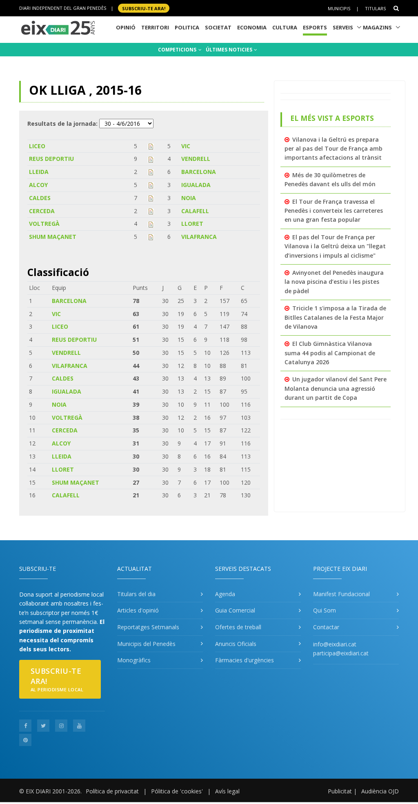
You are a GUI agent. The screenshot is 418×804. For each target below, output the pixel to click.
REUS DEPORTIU (51, 159)
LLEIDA (39, 172)
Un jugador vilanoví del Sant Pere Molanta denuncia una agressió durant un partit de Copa (336, 388)
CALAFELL (195, 211)
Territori (155, 27)
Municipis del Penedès (146, 644)
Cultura (284, 27)
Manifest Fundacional (341, 594)
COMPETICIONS (178, 49)
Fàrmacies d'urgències (244, 660)
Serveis (343, 27)
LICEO (37, 146)
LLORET (192, 223)
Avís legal (227, 791)
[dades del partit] (151, 146)
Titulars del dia (136, 594)
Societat (218, 27)
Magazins (377, 27)
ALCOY (38, 185)
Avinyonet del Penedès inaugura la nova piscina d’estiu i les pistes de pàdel (334, 282)
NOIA (188, 198)
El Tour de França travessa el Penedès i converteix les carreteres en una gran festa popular (334, 211)
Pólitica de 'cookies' (177, 791)
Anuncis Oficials (235, 644)
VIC (185, 146)
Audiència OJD (380, 791)
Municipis (339, 8)
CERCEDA (42, 211)
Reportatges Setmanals (148, 627)
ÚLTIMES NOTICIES (229, 49)
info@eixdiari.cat (334, 644)
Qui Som (324, 610)
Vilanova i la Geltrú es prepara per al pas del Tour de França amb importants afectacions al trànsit (333, 149)
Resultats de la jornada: (62, 123)
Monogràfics (134, 660)
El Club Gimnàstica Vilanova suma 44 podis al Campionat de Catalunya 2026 (330, 353)
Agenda (225, 594)
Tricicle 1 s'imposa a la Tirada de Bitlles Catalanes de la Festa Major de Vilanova (335, 317)
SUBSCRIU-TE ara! (143, 8)
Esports (315, 27)
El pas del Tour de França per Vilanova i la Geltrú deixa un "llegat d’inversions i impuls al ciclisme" (335, 246)
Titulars (375, 8)
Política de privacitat (112, 791)
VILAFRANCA (199, 237)
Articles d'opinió (138, 610)
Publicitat (340, 791)
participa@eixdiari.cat (341, 653)
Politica (187, 27)
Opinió (126, 27)
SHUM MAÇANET (52, 237)
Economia (252, 27)
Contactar (326, 627)
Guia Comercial (235, 610)
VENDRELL (195, 159)
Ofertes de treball (238, 627)
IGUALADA (196, 185)
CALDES (40, 198)
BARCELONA (198, 172)
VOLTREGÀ (44, 223)
